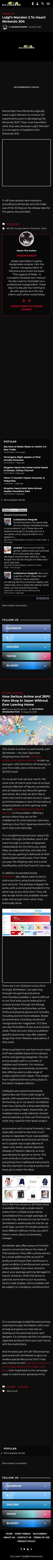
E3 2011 (11, 228)
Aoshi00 (17, 548)
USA (44, 228)
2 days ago (19, 593)
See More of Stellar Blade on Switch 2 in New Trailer (25, 540)
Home (9, 1533)
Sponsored (17, 692)
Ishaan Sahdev (19, 27)
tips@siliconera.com (32, 1556)
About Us (9, 1537)
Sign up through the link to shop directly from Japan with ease (26, 1367)
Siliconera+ (40, 1533)
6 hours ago (15, 567)
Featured (6, 692)
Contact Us (24, 1537)
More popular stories (14, 500)
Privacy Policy (26, 1541)
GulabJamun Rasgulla (25, 519)
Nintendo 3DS (8, 13)
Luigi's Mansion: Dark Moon (28, 228)
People (6, 510)
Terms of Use (41, 1537)
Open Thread (23, 1533)
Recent (14, 510)
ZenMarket (8, 876)
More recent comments (14, 605)
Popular (22, 510)
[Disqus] (26, 352)
